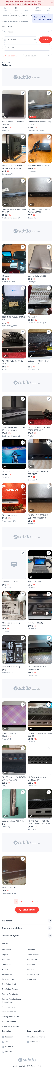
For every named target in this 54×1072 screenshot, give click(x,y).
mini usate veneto (29, 15)
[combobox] (27, 32)
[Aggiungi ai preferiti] (23, 93)
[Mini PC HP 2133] (40, 569)
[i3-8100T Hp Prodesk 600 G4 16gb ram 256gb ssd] (14, 416)
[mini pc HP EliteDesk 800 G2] (40, 154)
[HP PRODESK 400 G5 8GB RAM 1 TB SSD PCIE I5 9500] (40, 810)
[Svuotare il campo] (49, 32)
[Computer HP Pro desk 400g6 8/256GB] (40, 111)
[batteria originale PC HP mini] (14, 810)
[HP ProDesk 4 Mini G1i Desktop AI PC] (40, 656)
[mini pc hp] (14, 460)
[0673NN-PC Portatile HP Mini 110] (14, 306)
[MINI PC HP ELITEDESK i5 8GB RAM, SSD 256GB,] (40, 504)
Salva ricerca (11, 56)
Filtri (45, 39)
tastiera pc (15, 15)
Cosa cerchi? (7, 26)
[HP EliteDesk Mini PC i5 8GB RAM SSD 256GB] (40, 198)
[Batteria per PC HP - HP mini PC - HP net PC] (40, 350)
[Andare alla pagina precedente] (10, 901)
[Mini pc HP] (40, 306)
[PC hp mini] (14, 263)
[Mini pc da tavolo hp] (14, 504)
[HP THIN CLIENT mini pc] (14, 656)
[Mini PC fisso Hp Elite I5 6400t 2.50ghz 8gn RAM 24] (14, 766)
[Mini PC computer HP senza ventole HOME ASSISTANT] (14, 154)
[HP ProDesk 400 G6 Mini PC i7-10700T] (14, 111)
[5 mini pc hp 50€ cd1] (14, 569)
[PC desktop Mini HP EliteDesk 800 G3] (40, 722)
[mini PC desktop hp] (40, 612)
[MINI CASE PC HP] (14, 875)
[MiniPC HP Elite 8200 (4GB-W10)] (14, 350)
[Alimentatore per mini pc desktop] (14, 612)
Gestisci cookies (8, 979)
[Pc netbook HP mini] (14, 722)
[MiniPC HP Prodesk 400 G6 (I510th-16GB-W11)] (40, 416)
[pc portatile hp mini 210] (40, 263)
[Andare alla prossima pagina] (43, 901)
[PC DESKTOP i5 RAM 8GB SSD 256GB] (40, 460)
